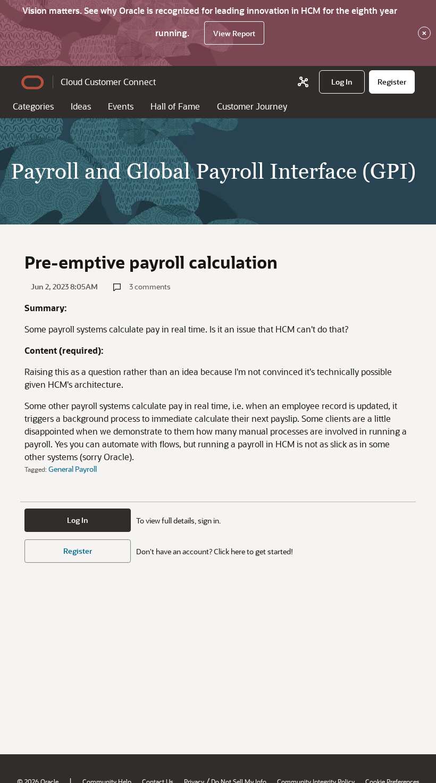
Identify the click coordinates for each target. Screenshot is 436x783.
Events (120, 106)
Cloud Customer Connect (108, 81)
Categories (33, 106)
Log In (77, 520)
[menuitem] (342, 82)
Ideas (81, 106)
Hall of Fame (175, 106)
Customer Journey (252, 106)
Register (77, 551)
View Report (234, 33)
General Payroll (72, 469)
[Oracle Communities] (303, 82)
